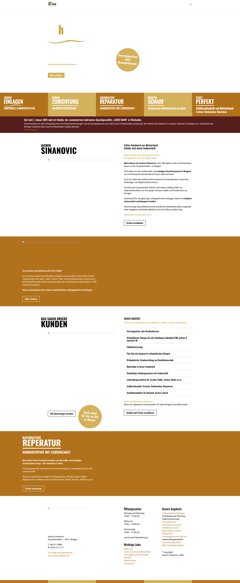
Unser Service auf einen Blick (137, 551)
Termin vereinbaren (134, 223)
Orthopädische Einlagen (173, 513)
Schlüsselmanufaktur (172, 542)
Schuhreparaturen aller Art (174, 536)
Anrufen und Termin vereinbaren (140, 412)
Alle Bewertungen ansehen (61, 413)
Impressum (129, 563)
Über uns (128, 548)
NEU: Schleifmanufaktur (173, 545)
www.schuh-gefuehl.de (59, 555)
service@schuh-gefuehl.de (60, 552)
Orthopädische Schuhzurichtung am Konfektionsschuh (171, 524)
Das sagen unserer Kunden (136, 554)
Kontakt (127, 557)
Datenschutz (130, 560)
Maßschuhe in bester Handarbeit (172, 532)
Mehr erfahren (56, 75)
